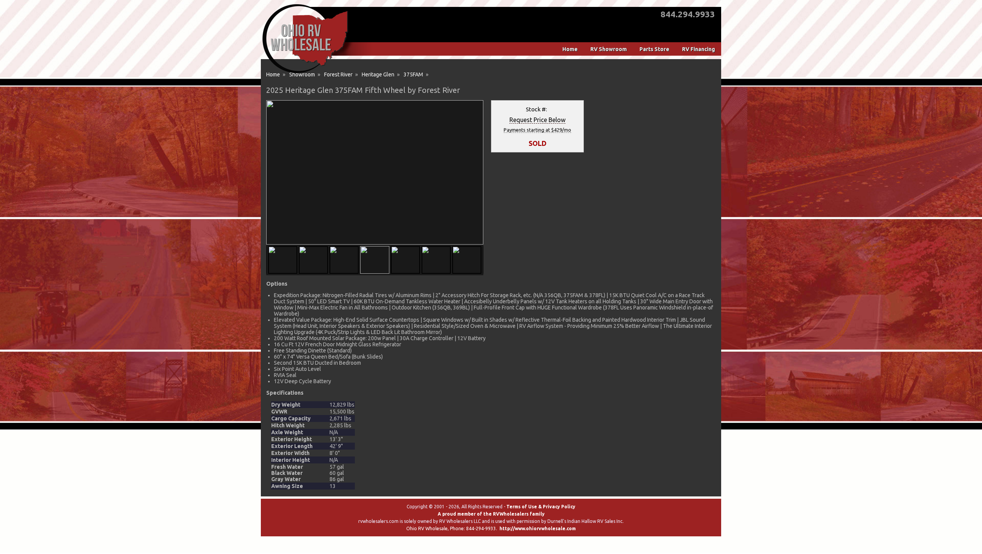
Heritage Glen (378, 74)
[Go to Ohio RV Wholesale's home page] (305, 73)
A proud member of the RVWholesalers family (491, 513)
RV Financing (698, 49)
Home (570, 49)
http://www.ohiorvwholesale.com (537, 528)
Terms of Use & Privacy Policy (540, 506)
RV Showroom (608, 49)
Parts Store (654, 49)
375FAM (413, 74)
